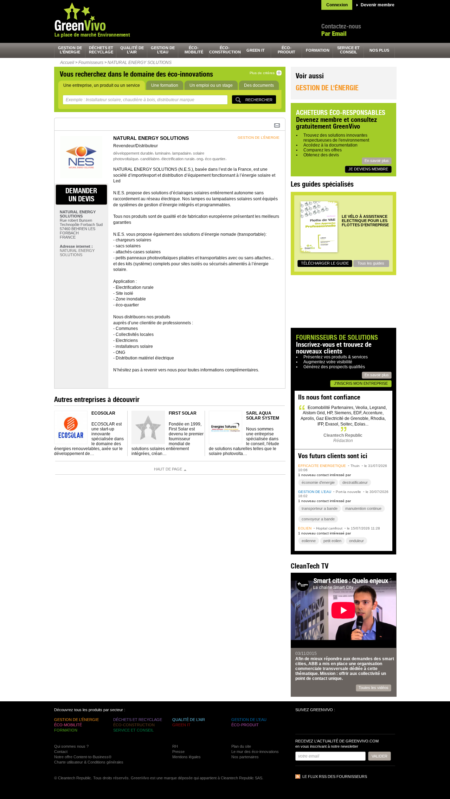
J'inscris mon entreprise (361, 383)
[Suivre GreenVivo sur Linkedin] (327, 723)
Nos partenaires (245, 757)
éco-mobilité (194, 50)
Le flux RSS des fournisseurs (334, 776)
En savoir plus (377, 160)
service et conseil (348, 50)
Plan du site (241, 746)
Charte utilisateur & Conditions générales (88, 762)
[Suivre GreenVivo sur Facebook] (301, 723)
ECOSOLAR (103, 413)
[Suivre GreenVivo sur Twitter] (314, 723)
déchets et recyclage (101, 50)
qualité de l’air (132, 50)
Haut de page (168, 469)
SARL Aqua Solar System (262, 416)
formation (317, 50)
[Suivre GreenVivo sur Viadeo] (339, 723)
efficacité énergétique (322, 466)
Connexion (337, 4)
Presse (178, 751)
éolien (304, 528)
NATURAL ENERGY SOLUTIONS (140, 62)
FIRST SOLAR (183, 413)
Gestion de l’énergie (327, 88)
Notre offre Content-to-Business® (82, 757)
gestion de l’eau (163, 50)
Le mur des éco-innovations (255, 751)
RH (175, 746)
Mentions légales (186, 757)
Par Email (334, 33)
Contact (61, 751)
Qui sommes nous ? (71, 746)
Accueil (67, 62)
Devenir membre (377, 4)
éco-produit (286, 50)
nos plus (379, 50)
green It (255, 50)
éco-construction (224, 50)
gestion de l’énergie (70, 50)
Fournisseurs (90, 62)
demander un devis (81, 195)
